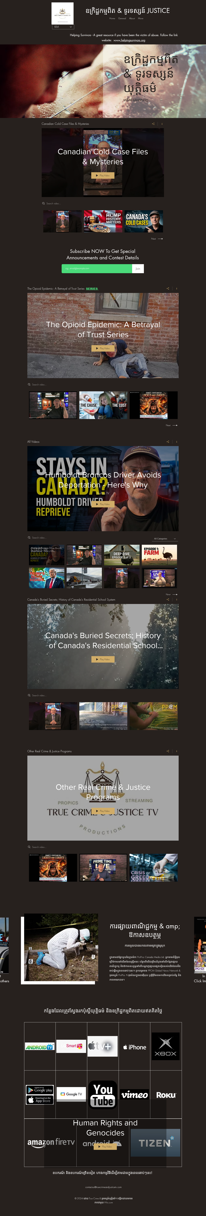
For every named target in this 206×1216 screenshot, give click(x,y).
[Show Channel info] (161, 124)
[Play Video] (62, 221)
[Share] (153, 124)
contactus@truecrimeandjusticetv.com (103, 1187)
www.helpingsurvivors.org (129, 40)
